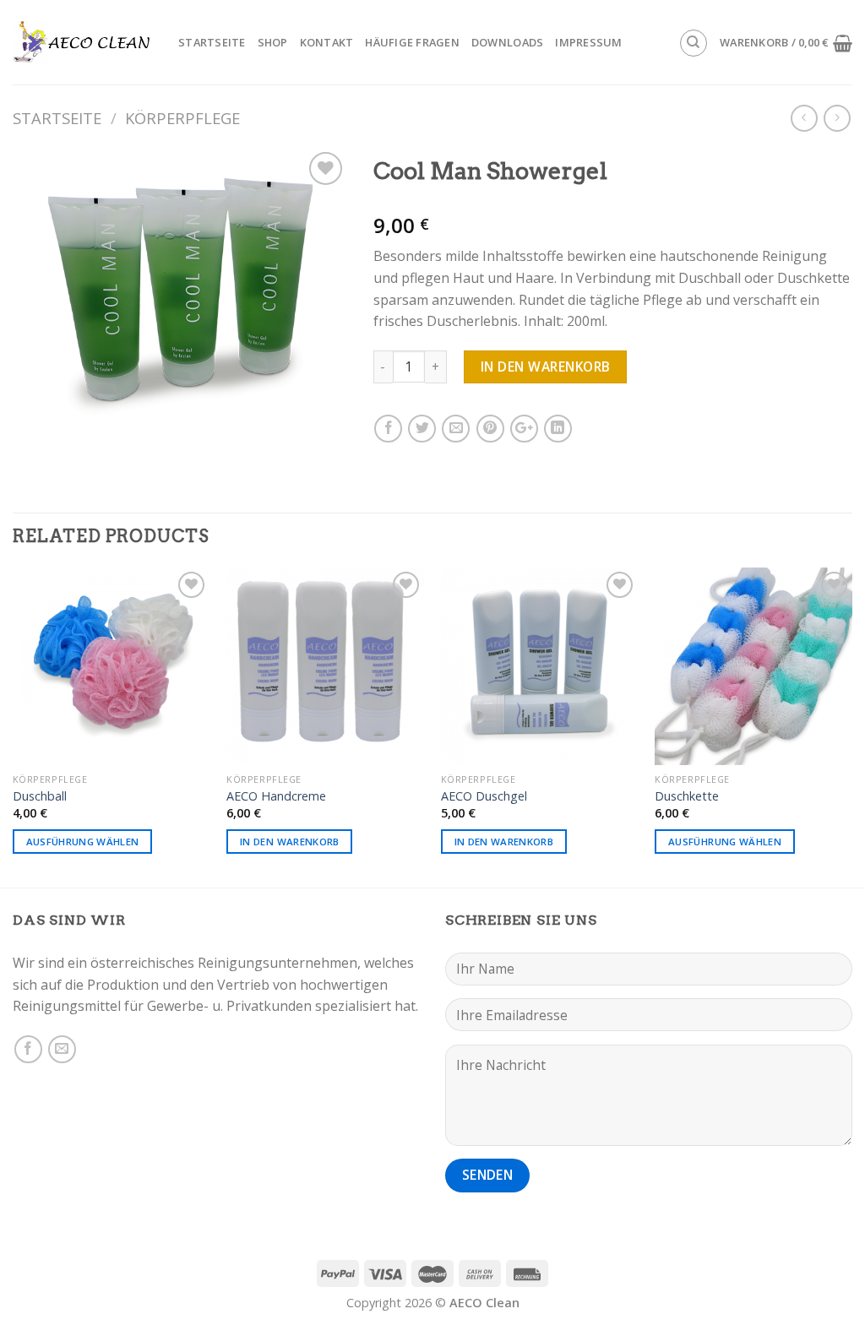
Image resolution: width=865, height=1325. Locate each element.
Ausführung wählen (82, 841)
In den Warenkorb (545, 366)
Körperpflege (182, 117)
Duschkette (687, 796)
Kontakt (327, 42)
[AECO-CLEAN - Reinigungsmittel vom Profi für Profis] (83, 42)
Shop (273, 42)
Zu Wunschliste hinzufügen (307, 216)
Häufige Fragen (412, 42)
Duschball (40, 796)
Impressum (588, 42)
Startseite (212, 42)
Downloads (507, 42)
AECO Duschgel (484, 796)
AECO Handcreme (276, 796)
